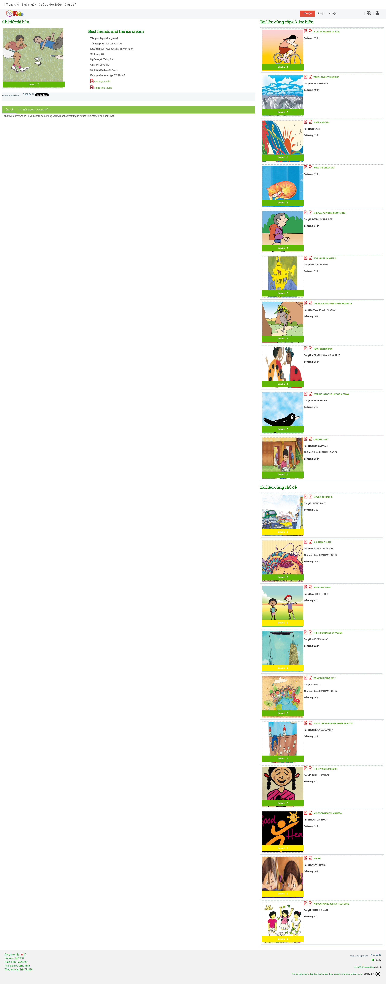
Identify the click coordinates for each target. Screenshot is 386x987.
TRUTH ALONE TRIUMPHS (326, 77)
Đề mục (320, 13)
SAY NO (317, 858)
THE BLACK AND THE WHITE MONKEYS (332, 303)
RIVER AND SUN (321, 122)
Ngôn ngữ (28, 4)
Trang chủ (12, 4)
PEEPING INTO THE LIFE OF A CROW (331, 394)
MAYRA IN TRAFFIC (322, 497)
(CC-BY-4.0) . (372, 974)
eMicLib (377, 967)
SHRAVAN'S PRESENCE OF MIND (329, 213)
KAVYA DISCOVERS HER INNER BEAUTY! (333, 723)
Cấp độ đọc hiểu (50, 4)
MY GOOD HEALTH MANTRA (327, 813)
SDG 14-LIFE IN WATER (324, 258)
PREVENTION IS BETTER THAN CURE (331, 904)
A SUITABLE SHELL (322, 542)
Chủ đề (69, 4)
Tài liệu (308, 13)
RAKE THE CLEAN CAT (324, 168)
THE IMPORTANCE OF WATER (327, 633)
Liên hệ (378, 960)
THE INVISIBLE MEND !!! (325, 769)
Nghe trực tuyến (103, 88)
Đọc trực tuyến (102, 81)
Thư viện (332, 13)
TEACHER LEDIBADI (322, 349)
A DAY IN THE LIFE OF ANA (326, 32)
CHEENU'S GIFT (321, 439)
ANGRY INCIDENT (322, 587)
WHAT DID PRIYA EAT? (324, 678)
